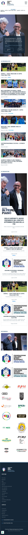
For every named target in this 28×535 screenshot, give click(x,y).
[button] (25, 3)
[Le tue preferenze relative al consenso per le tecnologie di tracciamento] (2, 532)
